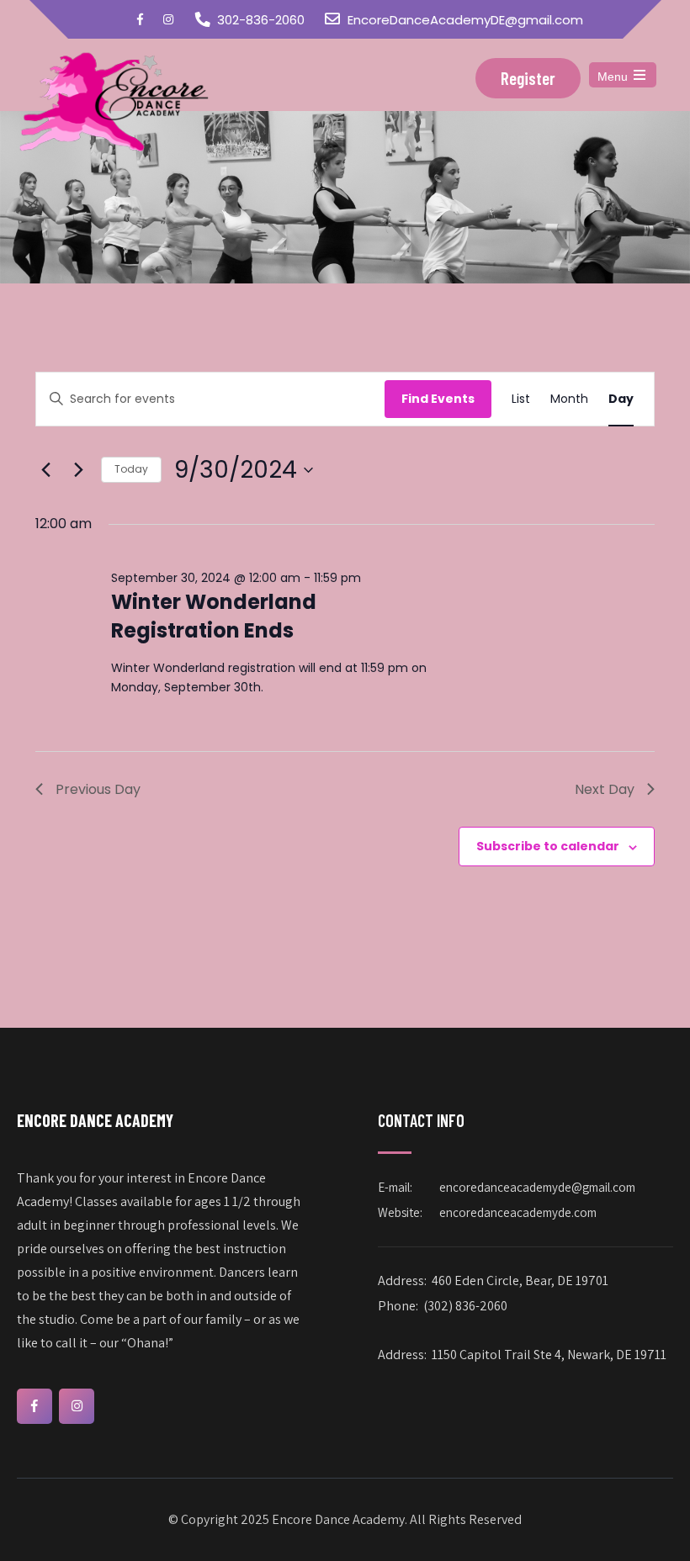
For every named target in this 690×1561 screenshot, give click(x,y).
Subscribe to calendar (547, 846)
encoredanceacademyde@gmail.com (537, 1187)
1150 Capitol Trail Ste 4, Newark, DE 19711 (549, 1354)
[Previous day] (45, 470)
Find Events (438, 398)
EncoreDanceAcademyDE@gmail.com (465, 20)
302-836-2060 (261, 20)
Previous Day (98, 789)
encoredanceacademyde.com (518, 1212)
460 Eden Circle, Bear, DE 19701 (520, 1280)
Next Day (604, 789)
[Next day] (78, 470)
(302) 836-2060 (465, 1306)
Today (131, 469)
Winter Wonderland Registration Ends (213, 616)
